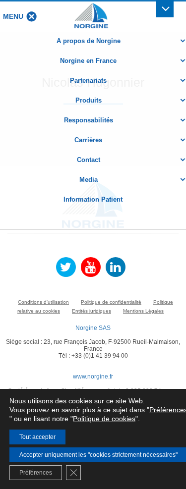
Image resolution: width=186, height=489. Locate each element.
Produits (88, 100)
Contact (88, 159)
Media (88, 179)
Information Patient (93, 199)
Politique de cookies (104, 419)
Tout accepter (37, 437)
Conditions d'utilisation (43, 302)
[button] (13, 16)
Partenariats (88, 80)
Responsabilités (88, 120)
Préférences (35, 472)
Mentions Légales (143, 311)
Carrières (88, 140)
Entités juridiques (91, 311)
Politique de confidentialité (111, 302)
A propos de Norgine (89, 41)
